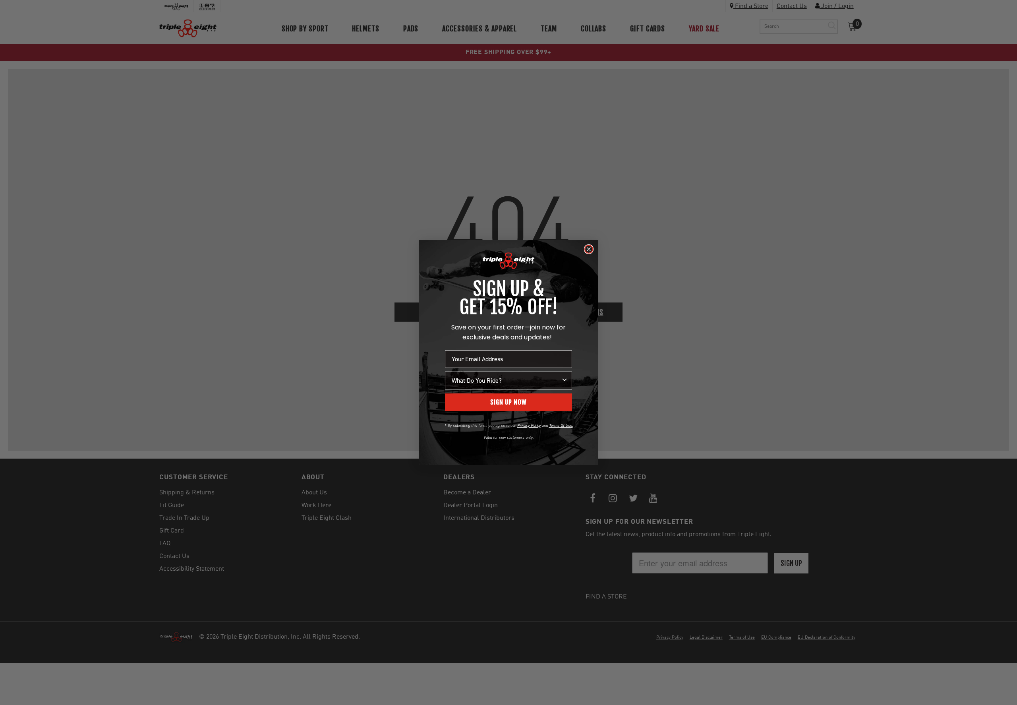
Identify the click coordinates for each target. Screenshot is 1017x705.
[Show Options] (564, 380)
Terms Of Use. (561, 425)
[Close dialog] (589, 249)
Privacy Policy (529, 425)
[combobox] (506, 380)
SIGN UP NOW (508, 402)
